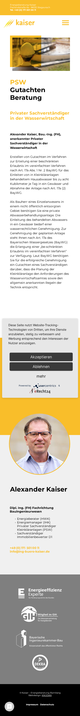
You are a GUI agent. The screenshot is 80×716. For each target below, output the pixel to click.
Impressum (32, 704)
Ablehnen (41, 366)
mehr (41, 376)
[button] (65, 22)
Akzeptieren (41, 356)
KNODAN (47, 695)
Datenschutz (47, 704)
